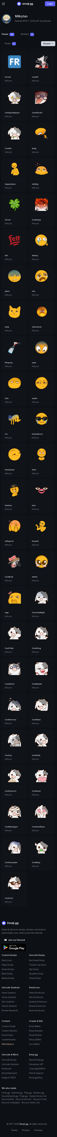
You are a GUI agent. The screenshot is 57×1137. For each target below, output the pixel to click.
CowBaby (36, 862)
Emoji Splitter (35, 1039)
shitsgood (9, 541)
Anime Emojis (8, 969)
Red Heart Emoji (36, 960)
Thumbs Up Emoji (37, 965)
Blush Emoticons (37, 1010)
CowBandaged (11, 827)
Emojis (7, 34)
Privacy (26, 1130)
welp (7, 327)
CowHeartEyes (38, 827)
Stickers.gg (38, 1092)
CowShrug (36, 648)
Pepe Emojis (8, 965)
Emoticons (7, 1068)
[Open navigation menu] (3, 3)
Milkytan (8, 81)
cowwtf (35, 77)
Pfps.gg (28, 1092)
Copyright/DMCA (37, 1068)
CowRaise (36, 720)
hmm (34, 470)
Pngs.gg (24, 1096)
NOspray (9, 363)
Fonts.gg (6, 1092)
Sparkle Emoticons (38, 1001)
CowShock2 (37, 113)
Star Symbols (8, 1001)
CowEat (8, 148)
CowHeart (36, 791)
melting (35, 184)
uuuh (34, 363)
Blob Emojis (7, 973)
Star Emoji (33, 969)
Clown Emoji (35, 978)
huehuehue (9, 470)
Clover (8, 220)
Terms (14, 1130)
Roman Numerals (10, 1010)
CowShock (9, 684)
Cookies (38, 1130)
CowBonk (9, 577)
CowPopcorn (10, 791)
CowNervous (10, 720)
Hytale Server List (37, 1096)
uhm (6, 398)
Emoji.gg (13, 923)
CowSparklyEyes (12, 113)
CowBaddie (37, 684)
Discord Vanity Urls (31, 1102)
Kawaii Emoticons (37, 1006)
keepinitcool (37, 434)
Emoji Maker (35, 1026)
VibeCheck (37, 327)
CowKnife (36, 755)
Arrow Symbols (9, 997)
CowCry (8, 755)
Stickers (27, 34)
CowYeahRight (38, 612)
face (34, 505)
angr (7, 612)
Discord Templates (11, 1102)
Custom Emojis (8, 1026)
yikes (7, 291)
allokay (35, 255)
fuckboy (8, 505)
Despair (35, 541)
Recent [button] (47, 43)
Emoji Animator (36, 1030)
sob (33, 291)
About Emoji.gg (36, 1060)
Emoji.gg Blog (35, 1077)
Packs (10, 43)
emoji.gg (27, 3)
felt (6, 255)
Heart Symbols (9, 992)
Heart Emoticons (37, 992)
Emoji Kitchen (35, 1035)
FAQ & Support (36, 1073)
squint (34, 398)
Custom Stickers (9, 1030)
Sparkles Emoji (36, 973)
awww (34, 577)
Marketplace (8, 1044)
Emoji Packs (7, 1035)
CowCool (9, 898)
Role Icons (7, 960)
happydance (10, 184)
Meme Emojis (8, 978)
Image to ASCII (9, 1077)
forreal (8, 77)
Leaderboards (8, 1039)
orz (6, 434)
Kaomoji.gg (17, 1092)
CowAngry (36, 220)
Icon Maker (34, 1044)
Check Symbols (9, 1006)
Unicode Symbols (10, 1064)
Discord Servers (23, 1099)
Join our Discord (16, 940)
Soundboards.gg (10, 1096)
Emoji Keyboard (9, 1073)
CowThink (9, 648)
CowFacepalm (11, 862)
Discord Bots (8, 1099)
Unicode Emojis (9, 1060)
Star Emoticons (36, 997)
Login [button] (50, 3)
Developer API (36, 1064)
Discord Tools (40, 1099)
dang (34, 148)
